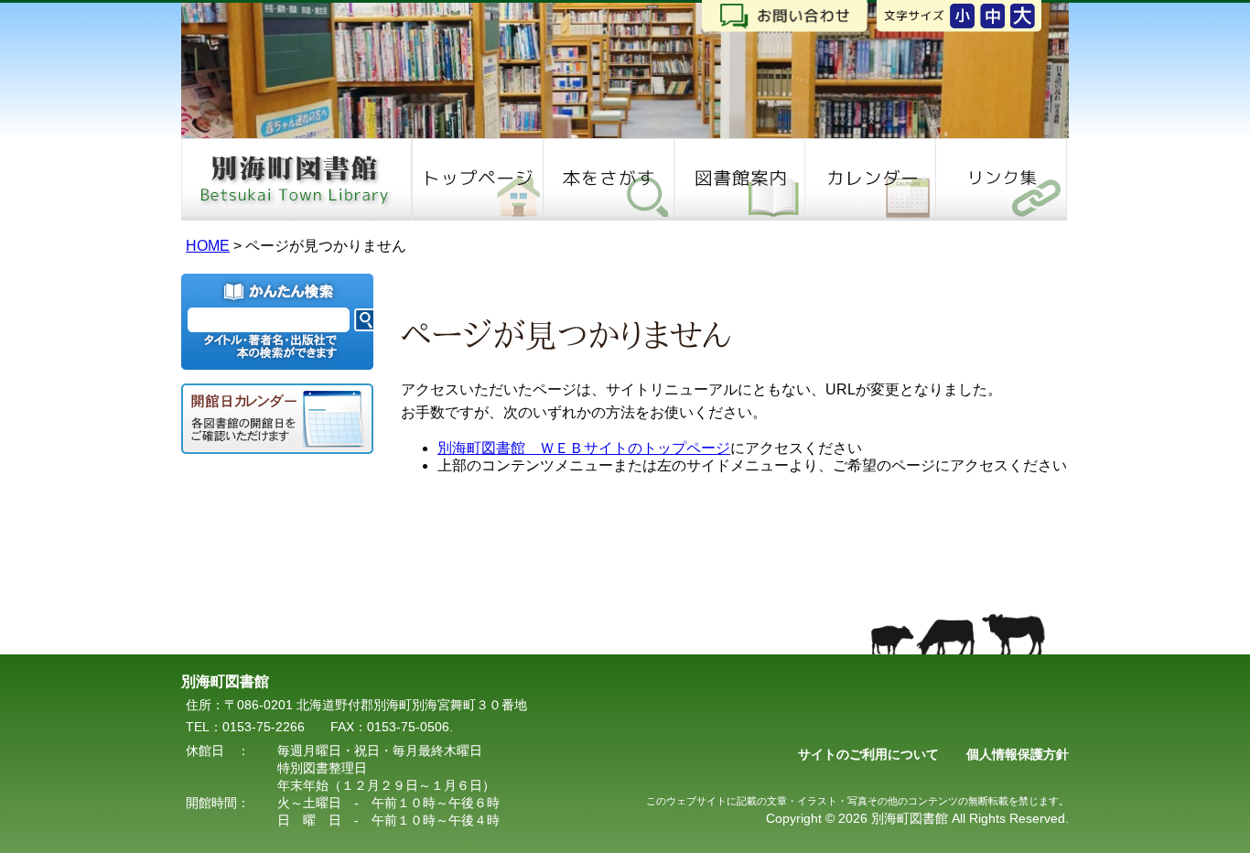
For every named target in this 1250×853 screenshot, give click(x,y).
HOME (477, 179)
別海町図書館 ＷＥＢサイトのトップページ (583, 448)
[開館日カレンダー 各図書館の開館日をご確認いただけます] (277, 418)
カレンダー (869, 179)
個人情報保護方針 (1017, 754)
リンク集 (1001, 179)
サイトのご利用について (868, 754)
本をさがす (608, 179)
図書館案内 (738, 179)
